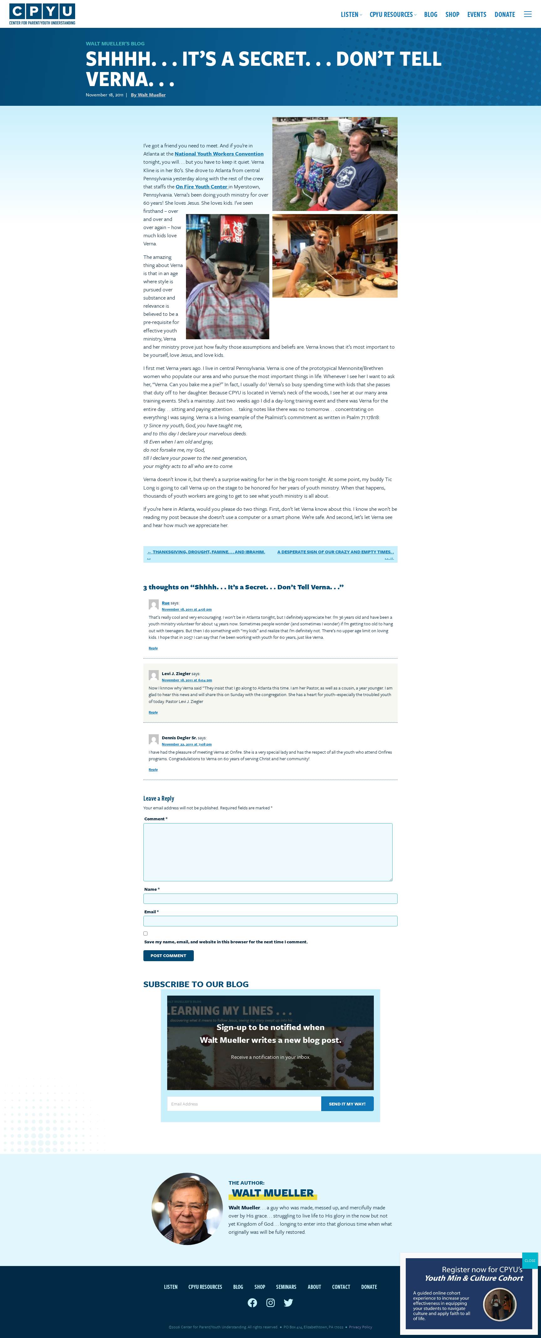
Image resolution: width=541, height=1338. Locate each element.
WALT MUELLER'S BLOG (115, 43)
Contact (341, 1286)
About (314, 1286)
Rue (166, 602)
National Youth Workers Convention (219, 153)
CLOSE (530, 1260)
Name (152, 889)
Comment (155, 818)
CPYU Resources (391, 13)
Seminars (286, 1286)
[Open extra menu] (528, 14)
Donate (505, 13)
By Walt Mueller (148, 94)
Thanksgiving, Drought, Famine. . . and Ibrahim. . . (206, 554)
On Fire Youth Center (202, 186)
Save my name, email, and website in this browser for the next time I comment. (226, 941)
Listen (349, 13)
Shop (452, 13)
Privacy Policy (360, 1327)
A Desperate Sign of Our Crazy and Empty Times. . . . (335, 554)
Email (151, 911)
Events (477, 13)
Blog (430, 13)
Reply (153, 648)
